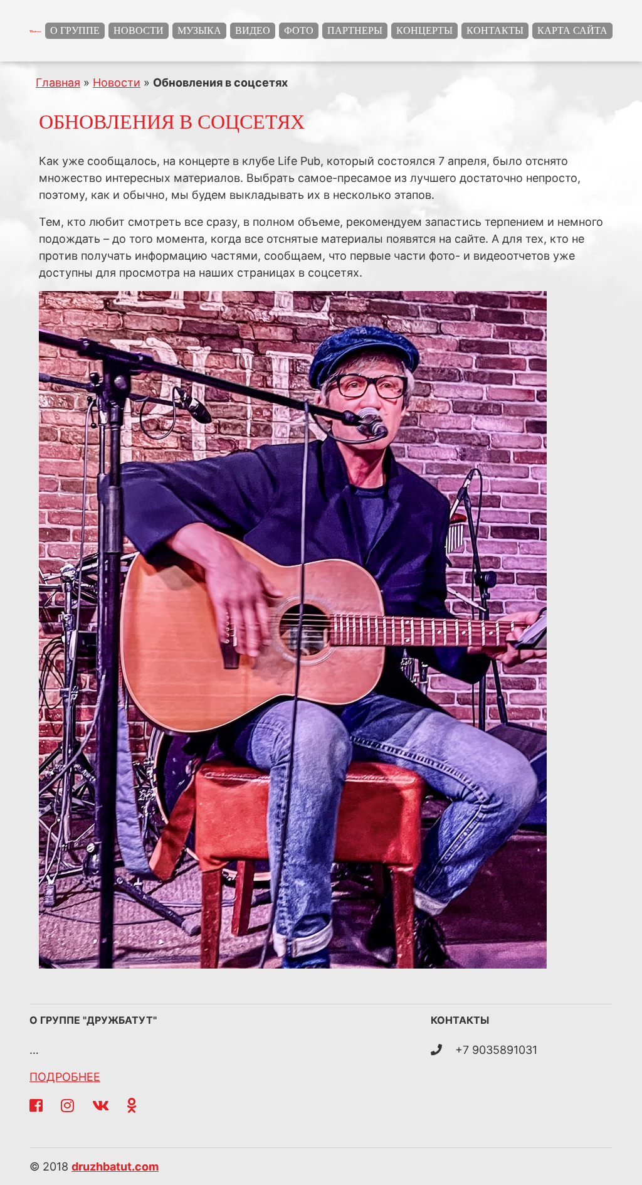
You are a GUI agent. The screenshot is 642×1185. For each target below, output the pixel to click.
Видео (252, 30)
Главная (58, 82)
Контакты (495, 30)
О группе (75, 30)
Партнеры (354, 30)
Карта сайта (572, 30)
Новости (138, 30)
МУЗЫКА (199, 30)
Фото (298, 30)
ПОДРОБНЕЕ (64, 1076)
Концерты (424, 30)
